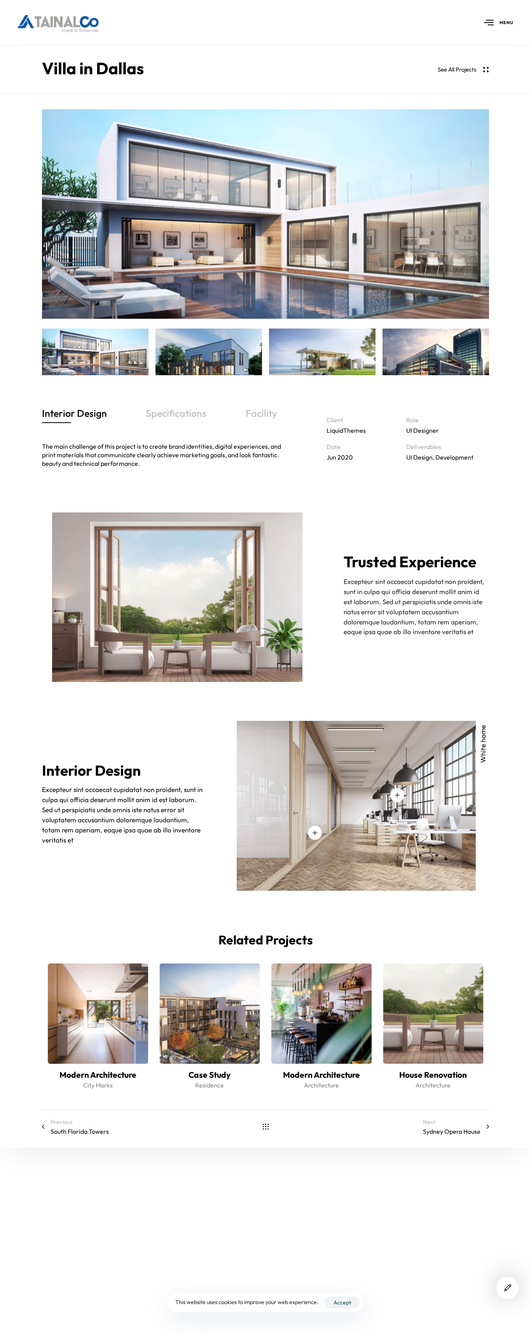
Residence (209, 1085)
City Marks (98, 1085)
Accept (342, 1302)
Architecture (321, 1085)
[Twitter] (444, 1304)
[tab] (74, 413)
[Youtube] (388, 1304)
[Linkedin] (416, 1304)
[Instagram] (471, 1304)
